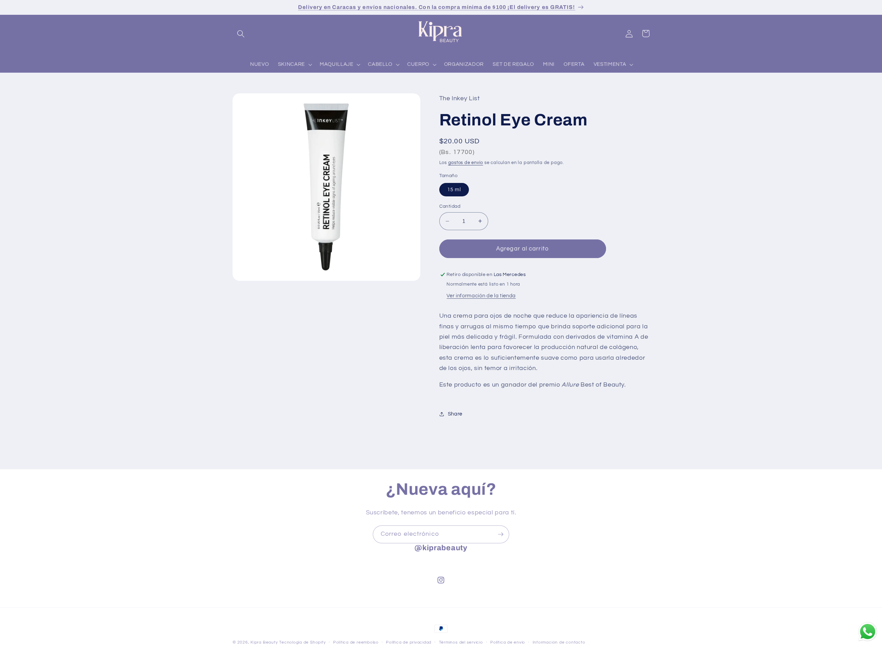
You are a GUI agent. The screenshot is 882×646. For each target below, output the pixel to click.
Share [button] (455, 414)
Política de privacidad (408, 642)
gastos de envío (465, 162)
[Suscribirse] (500, 534)
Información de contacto (559, 642)
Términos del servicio (461, 642)
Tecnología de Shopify (302, 642)
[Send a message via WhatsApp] (868, 632)
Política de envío (507, 642)
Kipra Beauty (264, 642)
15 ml (454, 189)
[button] (241, 33)
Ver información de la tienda (481, 295)
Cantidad (450, 205)
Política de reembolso (356, 642)
